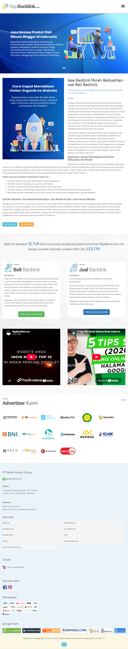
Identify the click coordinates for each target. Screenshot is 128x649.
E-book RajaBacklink (15, 567)
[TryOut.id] (51, 630)
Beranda (6, 522)
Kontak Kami (7, 535)
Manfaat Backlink (71, 541)
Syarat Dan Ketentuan (11, 547)
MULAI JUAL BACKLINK (97, 312)
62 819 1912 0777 (13, 479)
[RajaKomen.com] (11, 630)
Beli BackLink (8, 529)
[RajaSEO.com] (94, 630)
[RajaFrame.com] (107, 630)
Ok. (64, 644)
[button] (122, 400)
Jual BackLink (70, 529)
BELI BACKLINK (10, 224)
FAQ (66, 535)
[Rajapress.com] (31, 630)
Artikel (5, 541)
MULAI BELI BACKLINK (31, 314)
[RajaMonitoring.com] (119, 630)
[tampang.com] (74, 630)
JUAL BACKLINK (26, 224)
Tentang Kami (70, 522)
